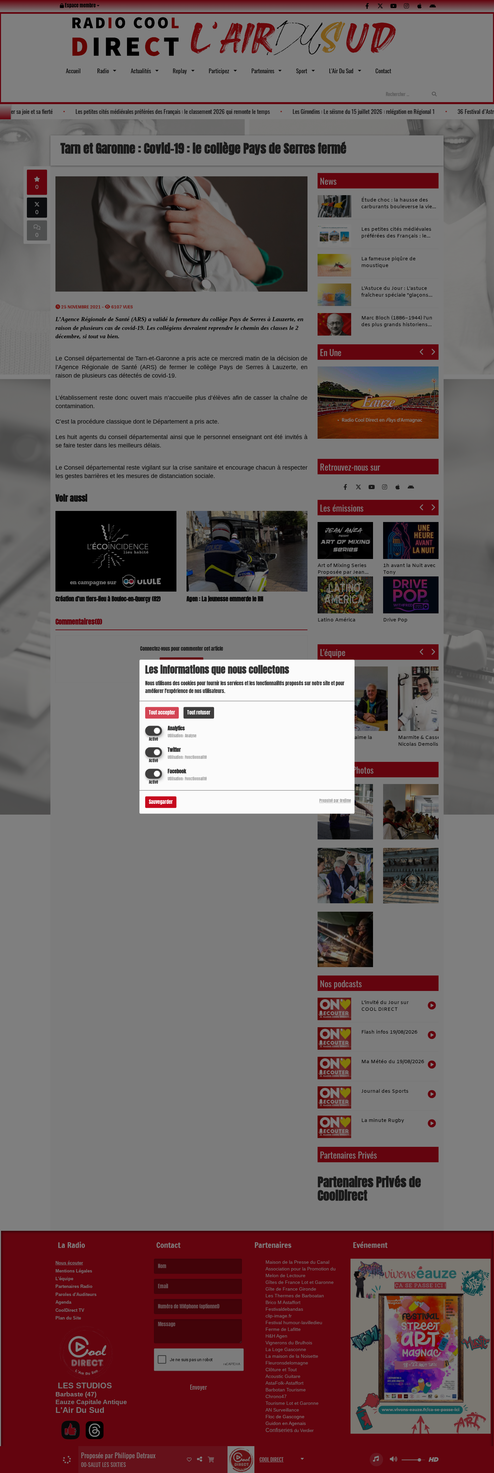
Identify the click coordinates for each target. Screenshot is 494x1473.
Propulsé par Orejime (335, 801)
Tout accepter (162, 712)
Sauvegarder (161, 802)
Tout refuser (198, 712)
